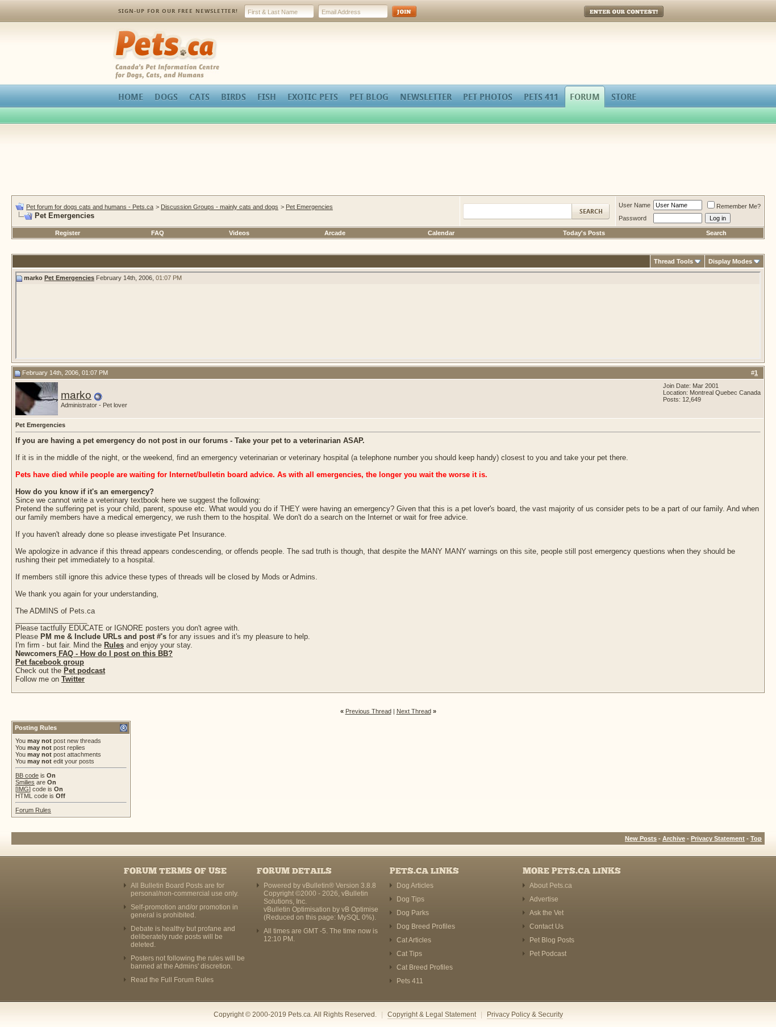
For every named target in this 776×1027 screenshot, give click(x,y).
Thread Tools (673, 261)
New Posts (641, 838)
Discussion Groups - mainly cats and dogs (219, 206)
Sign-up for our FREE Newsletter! (178, 11)
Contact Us (546, 926)
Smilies (25, 782)
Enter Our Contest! (608, 19)
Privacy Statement (718, 838)
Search (716, 232)
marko (76, 395)
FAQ (157, 232)
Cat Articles (414, 940)
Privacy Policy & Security (525, 1014)
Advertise (543, 899)
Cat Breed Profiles (425, 967)
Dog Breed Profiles (426, 926)
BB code (27, 775)
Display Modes (730, 261)
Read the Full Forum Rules (172, 980)
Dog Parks (413, 913)
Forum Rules (33, 810)
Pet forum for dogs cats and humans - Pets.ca (89, 206)
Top (756, 838)
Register (67, 232)
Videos (239, 232)
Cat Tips (409, 954)
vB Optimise (359, 909)
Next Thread (414, 711)
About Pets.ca (550, 886)
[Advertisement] (388, 161)
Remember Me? (738, 206)
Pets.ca (125, 31)
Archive (673, 838)
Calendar (441, 232)
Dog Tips (410, 899)
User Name (634, 205)
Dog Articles (415, 886)
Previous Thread (368, 711)
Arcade (334, 232)
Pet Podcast (547, 954)
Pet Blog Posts (551, 940)
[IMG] (23, 789)
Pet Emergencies (309, 206)
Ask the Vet (546, 913)
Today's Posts (584, 232)
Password (632, 218)
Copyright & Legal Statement (431, 1014)
